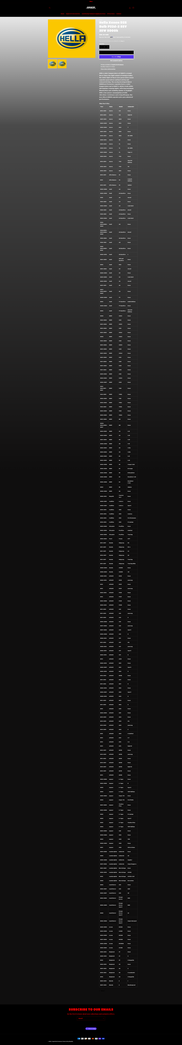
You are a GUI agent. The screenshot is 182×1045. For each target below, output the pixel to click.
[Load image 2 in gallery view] (62, 63)
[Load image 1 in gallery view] (52, 63)
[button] (49, 8)
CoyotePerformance (57, 1041)
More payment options (116, 60)
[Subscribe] (103, 1018)
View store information (108, 69)
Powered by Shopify (68, 1041)
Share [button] (103, 990)
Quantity (101, 43)
